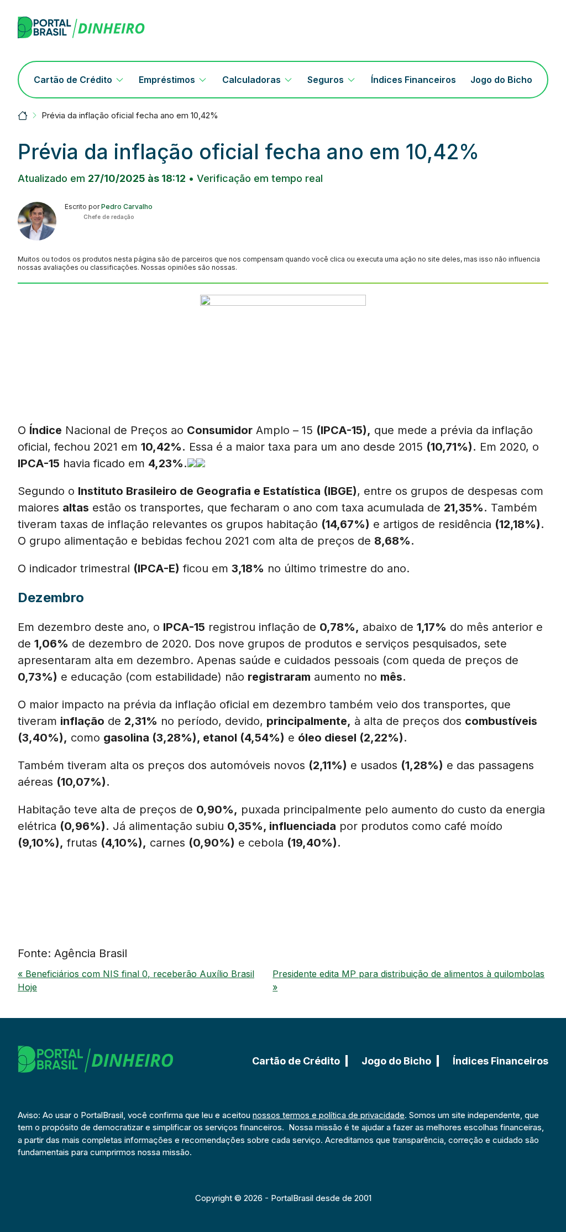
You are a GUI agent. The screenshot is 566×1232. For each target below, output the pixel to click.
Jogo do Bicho (501, 79)
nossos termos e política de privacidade (329, 1115)
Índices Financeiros (413, 79)
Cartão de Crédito (73, 79)
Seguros (325, 79)
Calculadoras (251, 79)
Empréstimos (167, 79)
